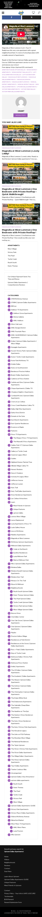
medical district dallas (26, 84)
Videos (6, 859)
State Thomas (13, 266)
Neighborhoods (9, 862)
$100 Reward (9, 899)
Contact (7, 868)
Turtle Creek (12, 259)
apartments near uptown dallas (13, 70)
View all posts (20, 115)
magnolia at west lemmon (17, 77)
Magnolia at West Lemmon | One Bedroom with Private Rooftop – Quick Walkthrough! (19, 192)
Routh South (12, 262)
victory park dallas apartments (13, 91)
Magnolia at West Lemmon (11, 148)
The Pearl (11, 256)
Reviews (7, 865)
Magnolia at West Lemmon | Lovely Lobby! (20, 152)
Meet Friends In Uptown (12, 885)
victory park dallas (28, 89)
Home (6, 856)
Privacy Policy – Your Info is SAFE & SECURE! (20, 893)
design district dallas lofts (22, 72)
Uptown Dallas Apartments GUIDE (16, 879)
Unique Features (10, 882)
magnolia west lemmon (20, 82)
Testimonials (8, 896)
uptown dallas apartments (27, 87)
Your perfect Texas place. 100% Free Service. (8, 4)
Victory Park (12, 252)
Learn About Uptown (11, 876)
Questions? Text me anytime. (34, 5)
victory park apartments (11, 89)
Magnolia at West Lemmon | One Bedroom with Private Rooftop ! (19, 231)
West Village (12, 249)
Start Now (7, 871)
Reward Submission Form (13, 902)
